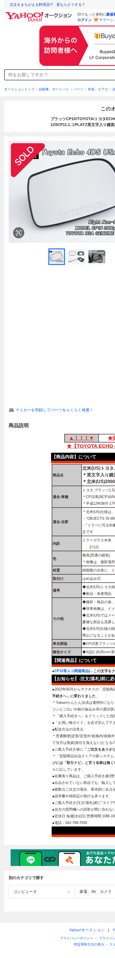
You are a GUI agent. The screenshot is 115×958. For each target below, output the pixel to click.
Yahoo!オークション (87, 930)
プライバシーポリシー (76, 938)
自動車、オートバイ (54, 89)
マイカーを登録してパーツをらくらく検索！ (54, 410)
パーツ (78, 89)
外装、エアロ (98, 89)
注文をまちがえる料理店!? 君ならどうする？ (47, 5)
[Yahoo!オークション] (39, 13)
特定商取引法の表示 (89, 944)
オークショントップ (19, 89)
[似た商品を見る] (18, 232)
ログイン (84, 20)
